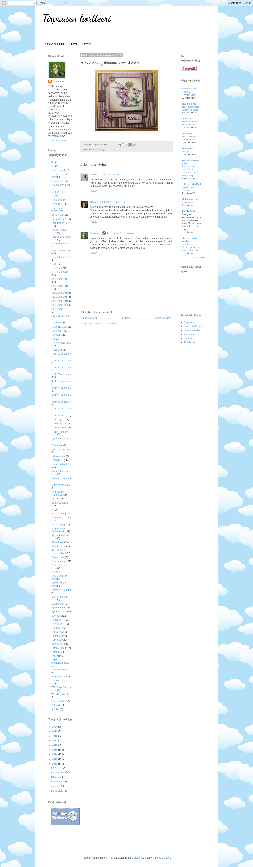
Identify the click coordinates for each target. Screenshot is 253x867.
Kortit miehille (58, 415)
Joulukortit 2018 (60, 301)
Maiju (93, 174)
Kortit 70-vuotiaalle (61, 388)
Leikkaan (187, 118)
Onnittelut (56, 498)
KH (53, 339)
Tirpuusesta (57, 631)
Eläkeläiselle (58, 200)
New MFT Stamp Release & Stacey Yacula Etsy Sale (190, 247)
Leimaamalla (58, 456)
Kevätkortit (57, 334)
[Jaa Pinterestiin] (134, 145)
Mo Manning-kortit (61, 478)
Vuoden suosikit (60, 676)
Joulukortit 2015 (60, 286)
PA (52, 509)
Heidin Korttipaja (193, 326)
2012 (55, 763)
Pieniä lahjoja (58, 524)
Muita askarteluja (60, 485)
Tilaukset (56, 627)
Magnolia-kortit (59, 464)
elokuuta (56, 786)
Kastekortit (57, 322)
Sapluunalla (57, 557)
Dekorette (189, 322)
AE (53, 166)
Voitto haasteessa (60, 669)
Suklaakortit (57, 603)
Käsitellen (189, 334)
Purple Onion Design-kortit (58, 530)
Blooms (185, 151)
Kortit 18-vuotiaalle (61, 353)
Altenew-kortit (58, 170)
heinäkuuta (57, 790)
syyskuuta (56, 781)
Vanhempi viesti (163, 318)
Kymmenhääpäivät (61, 438)
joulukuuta (57, 767)
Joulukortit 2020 (60, 305)
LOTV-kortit (109, 149)
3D (53, 162)
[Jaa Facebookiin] (130, 145)
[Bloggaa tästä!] (123, 145)
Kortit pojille (57, 419)
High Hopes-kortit (60, 223)
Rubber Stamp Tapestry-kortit (59, 552)
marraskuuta (58, 772)
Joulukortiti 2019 (60, 309)
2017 (55, 740)
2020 (55, 726)
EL (52, 196)
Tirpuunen (95, 233)
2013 (55, 759)
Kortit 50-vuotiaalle (61, 374)
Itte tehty (187, 133)
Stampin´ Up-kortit (61, 590)
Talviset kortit (58, 624)
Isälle (54, 264)
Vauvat (55, 656)
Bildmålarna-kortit (60, 185)
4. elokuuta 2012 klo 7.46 (110, 174)
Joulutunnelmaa (60, 315)
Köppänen (57, 445)
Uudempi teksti (89, 318)
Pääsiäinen (57, 542)
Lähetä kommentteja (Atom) (102, 323)
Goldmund (137, 857)
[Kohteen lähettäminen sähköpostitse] (119, 145)
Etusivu (73, 44)
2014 (55, 754)
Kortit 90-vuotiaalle (61, 408)
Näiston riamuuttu (54, 44)
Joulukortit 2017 (60, 296)
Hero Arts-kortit (59, 219)
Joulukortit (56, 268)
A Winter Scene (189, 95)
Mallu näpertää (190, 199)
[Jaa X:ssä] (127, 145)
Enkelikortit (57, 204)
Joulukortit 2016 (60, 293)
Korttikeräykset (59, 427)
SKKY (54, 572)
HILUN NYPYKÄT (191, 184)
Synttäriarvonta (59, 607)
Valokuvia (56, 652)
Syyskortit (56, 615)
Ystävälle (56, 705)
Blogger (166, 857)
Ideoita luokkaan (60, 243)
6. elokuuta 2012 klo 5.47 (120, 233)
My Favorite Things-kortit (58, 493)
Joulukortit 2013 (60, 272)
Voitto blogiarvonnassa (60, 661)
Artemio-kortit (58, 181)
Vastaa (93, 191)
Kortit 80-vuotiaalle (61, 402)
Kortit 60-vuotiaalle (61, 381)
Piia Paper (189, 342)
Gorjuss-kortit (58, 214)
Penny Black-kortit (61, 517)
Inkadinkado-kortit (61, 257)
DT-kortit (55, 192)
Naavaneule (187, 202)
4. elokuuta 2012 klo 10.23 (111, 202)
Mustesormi (188, 148)
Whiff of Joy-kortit (60, 680)
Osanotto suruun (60, 502)
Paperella (189, 338)
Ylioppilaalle (58, 701)
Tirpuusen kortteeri (76, 18)
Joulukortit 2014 (60, 279)
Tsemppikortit (58, 636)
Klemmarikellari (192, 330)
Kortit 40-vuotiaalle (61, 367)
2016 (55, 745)
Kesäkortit (56, 330)
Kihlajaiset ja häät (61, 342)
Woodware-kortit (60, 694)
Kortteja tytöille (59, 423)
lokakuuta (56, 777)
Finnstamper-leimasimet (58, 209)
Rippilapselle (58, 546)
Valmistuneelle (59, 648)
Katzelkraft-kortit (60, 326)
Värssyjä (86, 44)
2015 (55, 750)
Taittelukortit (57, 619)
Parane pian (58, 513)
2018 (55, 736)
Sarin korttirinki (59, 561)
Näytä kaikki (199, 257)
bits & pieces (189, 103)
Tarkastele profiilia (58, 140)
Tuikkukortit (57, 639)
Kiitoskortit (98, 149)
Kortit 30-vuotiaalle (61, 360)
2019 (55, 731)
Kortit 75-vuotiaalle (61, 395)
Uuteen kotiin (58, 643)
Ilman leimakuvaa (60, 250)
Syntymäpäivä (59, 611)
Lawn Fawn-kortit (60, 449)
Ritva (93, 202)
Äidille (54, 709)
